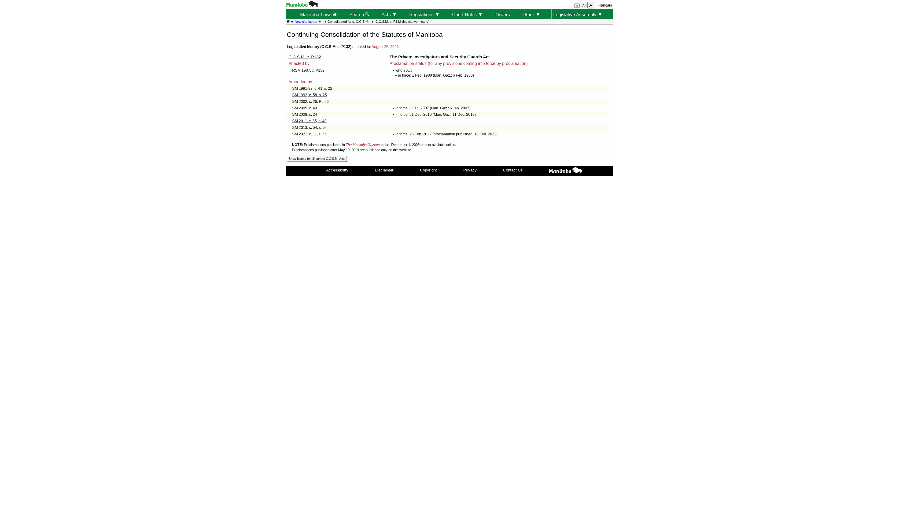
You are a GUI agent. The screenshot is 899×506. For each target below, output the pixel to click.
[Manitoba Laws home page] (288, 21)
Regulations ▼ (424, 14)
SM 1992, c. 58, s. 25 (309, 95)
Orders (502, 14)
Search (357, 14)
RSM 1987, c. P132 (308, 70)
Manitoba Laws (316, 14)
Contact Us (513, 170)
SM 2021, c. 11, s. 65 (309, 134)
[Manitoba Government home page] (565, 171)
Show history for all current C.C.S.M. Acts (317, 158)
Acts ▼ (389, 14)
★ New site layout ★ (306, 21)
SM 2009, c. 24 (304, 114)
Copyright (428, 170)
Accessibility (337, 170)
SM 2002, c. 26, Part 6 (310, 102)
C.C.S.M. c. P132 (304, 57)
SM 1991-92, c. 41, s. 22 (312, 88)
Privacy (470, 170)
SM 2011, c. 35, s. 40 (309, 121)
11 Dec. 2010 (464, 114)
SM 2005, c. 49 (304, 108)
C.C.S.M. (362, 21)
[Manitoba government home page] (302, 5)
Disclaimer (384, 170)
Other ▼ (531, 14)
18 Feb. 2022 (485, 134)
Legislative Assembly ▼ (577, 14)
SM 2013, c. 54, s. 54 (309, 128)
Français (604, 5)
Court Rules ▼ (467, 14)
